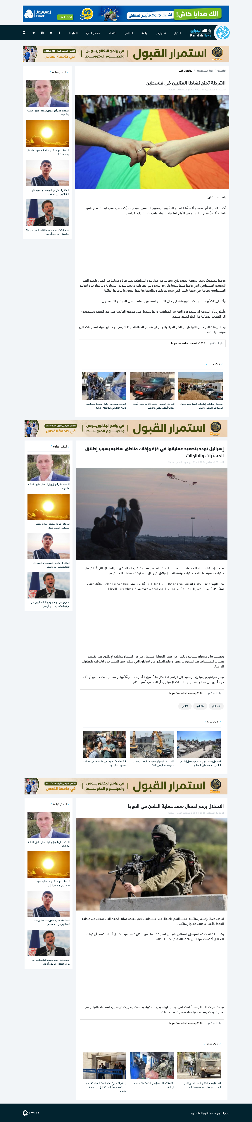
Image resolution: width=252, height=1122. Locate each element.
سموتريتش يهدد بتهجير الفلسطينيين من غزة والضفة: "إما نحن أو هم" (47, 231)
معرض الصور (93, 32)
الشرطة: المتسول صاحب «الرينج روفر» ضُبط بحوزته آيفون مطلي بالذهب (154, 405)
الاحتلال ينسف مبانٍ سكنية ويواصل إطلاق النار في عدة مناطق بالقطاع (200, 763)
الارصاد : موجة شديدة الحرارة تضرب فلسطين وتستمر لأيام (47, 152)
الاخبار (177, 32)
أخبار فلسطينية (204, 70)
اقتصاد (112, 32)
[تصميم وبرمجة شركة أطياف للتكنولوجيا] (31, 1112)
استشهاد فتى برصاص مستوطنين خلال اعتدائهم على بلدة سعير (50, 191)
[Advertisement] (152, 246)
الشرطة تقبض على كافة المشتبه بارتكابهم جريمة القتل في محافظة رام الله (106, 405)
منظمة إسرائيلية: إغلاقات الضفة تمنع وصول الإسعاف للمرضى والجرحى (201, 405)
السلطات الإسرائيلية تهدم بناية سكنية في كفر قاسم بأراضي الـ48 (154, 763)
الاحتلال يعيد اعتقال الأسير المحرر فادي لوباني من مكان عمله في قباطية (202, 1084)
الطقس (129, 32)
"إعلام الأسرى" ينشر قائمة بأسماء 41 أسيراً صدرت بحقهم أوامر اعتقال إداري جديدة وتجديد (105, 1086)
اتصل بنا (73, 32)
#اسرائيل (216, 705)
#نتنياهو (200, 705)
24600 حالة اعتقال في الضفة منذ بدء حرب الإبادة (153, 1084)
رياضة (144, 32)
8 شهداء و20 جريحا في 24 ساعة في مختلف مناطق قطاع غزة (105, 763)
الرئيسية (221, 70)
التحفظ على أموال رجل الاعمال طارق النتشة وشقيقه (48, 112)
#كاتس (185, 705)
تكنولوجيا (161, 32)
